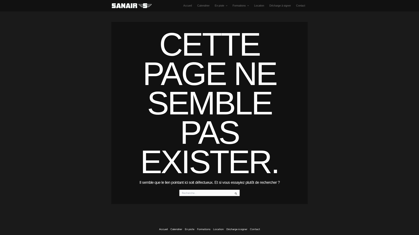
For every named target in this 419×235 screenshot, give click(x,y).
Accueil (187, 5)
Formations (239, 5)
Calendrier (203, 5)
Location (259, 5)
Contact (300, 5)
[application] (226, 5)
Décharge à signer (280, 5)
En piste (219, 5)
